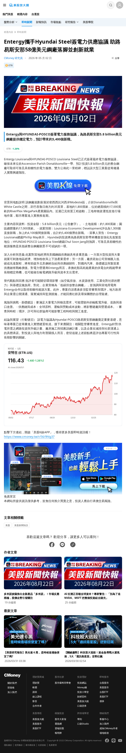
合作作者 (37, 705)
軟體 (34, 687)
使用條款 (19, 745)
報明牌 (58, 732)
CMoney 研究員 (13, 58)
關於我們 (12, 682)
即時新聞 (21, 32)
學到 (79, 719)
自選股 (35, 14)
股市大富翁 (60, 719)
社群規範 (42, 745)
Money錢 (82, 687)
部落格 (11, 687)
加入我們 (12, 692)
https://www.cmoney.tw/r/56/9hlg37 (29, 437)
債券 (102, 701)
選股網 (58, 723)
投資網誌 (81, 682)
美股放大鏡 (83, 701)
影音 (34, 701)
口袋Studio (83, 723)
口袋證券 (81, 705)
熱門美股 (8, 14)
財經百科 (81, 696)
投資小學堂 (83, 692)
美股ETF (104, 696)
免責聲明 (53, 745)
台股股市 (104, 682)
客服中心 (104, 719)
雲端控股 (59, 728)
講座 (34, 692)
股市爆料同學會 (63, 682)
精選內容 (22, 14)
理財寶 (35, 682)
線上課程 (37, 696)
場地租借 (104, 732)
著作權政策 (30, 745)
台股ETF (104, 692)
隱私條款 (8, 745)
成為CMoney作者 (109, 728)
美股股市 (104, 687)
